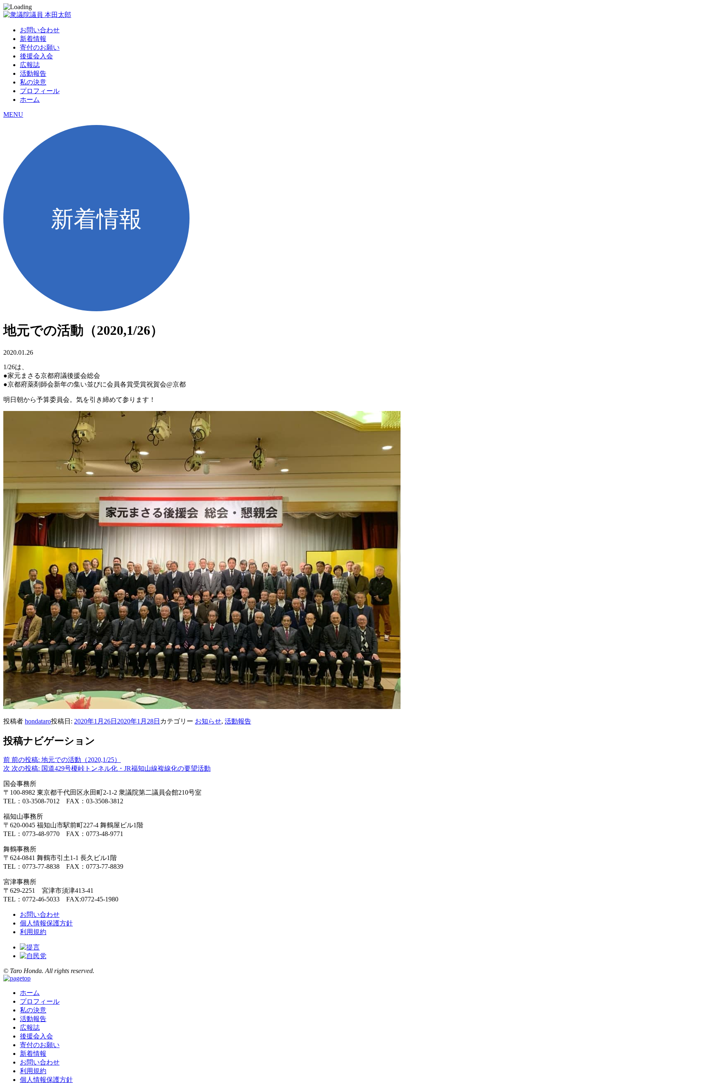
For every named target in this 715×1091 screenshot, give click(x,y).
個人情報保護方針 (46, 923)
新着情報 (33, 38)
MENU (13, 114)
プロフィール (40, 90)
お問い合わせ (40, 30)
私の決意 (33, 82)
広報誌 (30, 64)
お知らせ (208, 721)
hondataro (38, 721)
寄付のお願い (40, 47)
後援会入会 (36, 56)
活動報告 (33, 73)
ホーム (30, 99)
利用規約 (33, 931)
